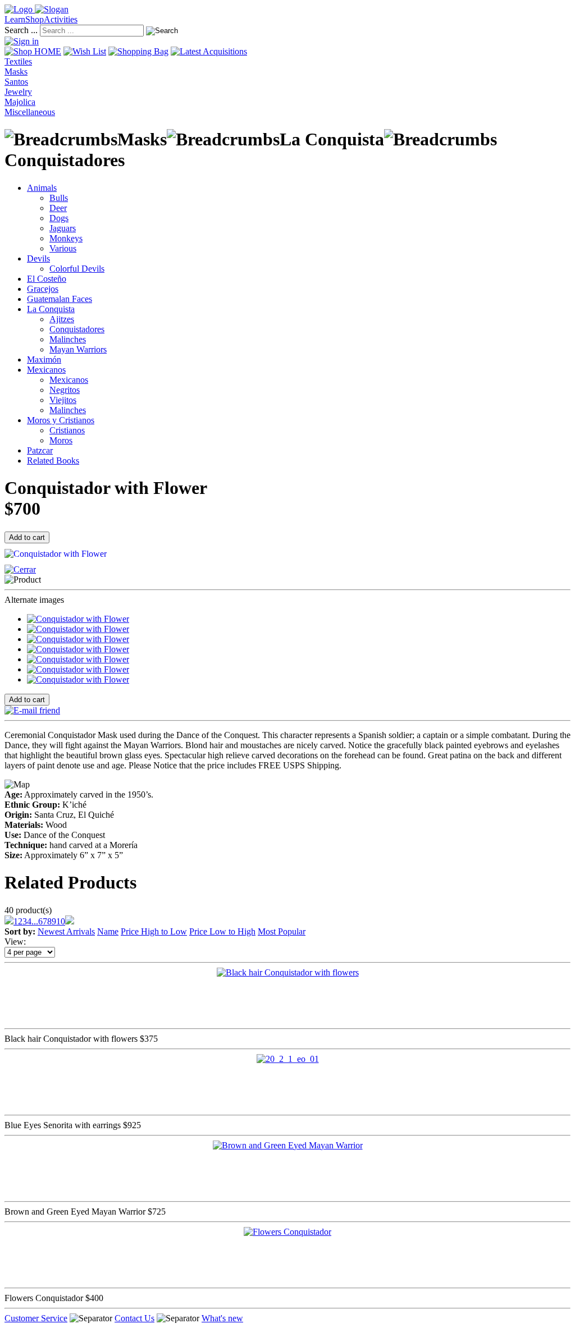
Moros (60, 440)
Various (62, 248)
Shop (34, 19)
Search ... (21, 30)
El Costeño (46, 278)
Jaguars (62, 228)
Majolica (19, 102)
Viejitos (62, 400)
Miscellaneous (29, 112)
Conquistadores (76, 329)
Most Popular (281, 931)
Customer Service (35, 1318)
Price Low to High (222, 931)
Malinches (67, 339)
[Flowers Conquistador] (287, 1232)
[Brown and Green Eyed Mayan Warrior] (288, 1145)
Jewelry (18, 92)
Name (107, 931)
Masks (16, 71)
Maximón (44, 359)
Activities (60, 19)
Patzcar (40, 450)
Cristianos (67, 430)
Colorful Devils (76, 268)
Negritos (64, 390)
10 (60, 921)
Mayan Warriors (78, 349)
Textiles (18, 61)
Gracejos (42, 289)
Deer (58, 208)
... (34, 921)
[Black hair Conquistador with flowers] (288, 972)
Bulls (58, 198)
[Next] (69, 921)
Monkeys (66, 238)
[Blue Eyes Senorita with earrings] (288, 1059)
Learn (14, 19)
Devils (38, 258)
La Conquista (51, 309)
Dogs (59, 218)
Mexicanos (46, 369)
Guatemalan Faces (59, 299)
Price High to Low (154, 931)
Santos (16, 81)
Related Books (53, 460)
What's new (222, 1318)
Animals (42, 188)
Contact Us (134, 1318)
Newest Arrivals (66, 931)
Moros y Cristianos (60, 420)
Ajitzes (61, 319)
